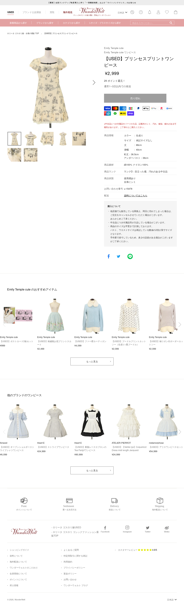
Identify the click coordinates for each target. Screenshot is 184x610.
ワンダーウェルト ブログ (76, 585)
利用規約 (68, 561)
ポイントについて (18, 579)
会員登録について (18, 573)
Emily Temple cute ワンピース (120, 52)
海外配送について (18, 561)
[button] (179, 324)
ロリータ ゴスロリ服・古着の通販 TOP (23, 33)
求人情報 (14, 585)
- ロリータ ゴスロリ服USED (66, 527)
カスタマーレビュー (127, 549)
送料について (16, 555)
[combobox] (152, 23)
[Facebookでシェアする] (109, 256)
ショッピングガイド (19, 549)
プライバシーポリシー (74, 567)
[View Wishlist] (132, 13)
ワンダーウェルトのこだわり (24, 567)
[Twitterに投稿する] (118, 257)
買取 (52, 12)
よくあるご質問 (71, 549)
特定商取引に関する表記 (75, 555)
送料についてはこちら (135, 195)
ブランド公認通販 (31, 12)
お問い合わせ (70, 579)
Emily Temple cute (113, 48)
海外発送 (67, 12)
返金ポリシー (70, 573)
